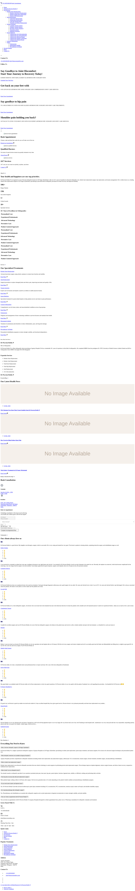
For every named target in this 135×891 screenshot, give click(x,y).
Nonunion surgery (14, 30)
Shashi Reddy (4, 706)
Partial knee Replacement (16, 20)
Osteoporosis (13, 44)
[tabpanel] (67, 773)
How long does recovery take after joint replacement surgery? (15, 776)
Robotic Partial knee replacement (18, 14)
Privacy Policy (7, 887)
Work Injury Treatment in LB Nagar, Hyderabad (14, 470)
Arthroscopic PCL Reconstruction (18, 35)
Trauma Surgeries (11, 24)
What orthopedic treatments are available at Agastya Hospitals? (15, 755)
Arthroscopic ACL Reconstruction (18, 34)
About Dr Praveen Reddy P (10, 8)
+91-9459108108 (6, 3)
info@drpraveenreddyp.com (16, 61)
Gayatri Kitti (4, 589)
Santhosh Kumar (5, 726)
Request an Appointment (7, 143)
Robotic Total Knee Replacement (18, 13)
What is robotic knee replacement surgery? (11, 762)
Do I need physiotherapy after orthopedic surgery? (12, 790)
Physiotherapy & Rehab (16, 46)
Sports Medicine (11, 32)
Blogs (5, 49)
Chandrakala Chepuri (6, 608)
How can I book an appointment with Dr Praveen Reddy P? (14, 796)
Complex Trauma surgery (16, 25)
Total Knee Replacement (16, 18)
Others (8, 42)
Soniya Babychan (5, 667)
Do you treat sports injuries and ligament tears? (12, 783)
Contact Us (6, 51)
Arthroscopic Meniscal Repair (17, 37)
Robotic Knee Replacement (13, 11)
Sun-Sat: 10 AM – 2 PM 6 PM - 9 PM (7, 493)
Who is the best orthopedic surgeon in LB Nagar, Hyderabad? (15, 747)
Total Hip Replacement (15, 21)
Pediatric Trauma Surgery (16, 27)
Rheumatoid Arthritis (15, 45)
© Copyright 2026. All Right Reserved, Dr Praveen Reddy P (16, 885)
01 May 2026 (7, 406)
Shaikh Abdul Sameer (6, 648)
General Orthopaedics (12, 41)
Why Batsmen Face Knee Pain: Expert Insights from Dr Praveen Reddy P (20, 410)
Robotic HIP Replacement (16, 15)
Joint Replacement (11, 17)
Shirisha (3, 627)
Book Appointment (16, 3)
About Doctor (4, 155)
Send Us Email (4, 815)
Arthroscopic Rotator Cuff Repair (18, 38)
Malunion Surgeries (15, 31)
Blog (5, 837)
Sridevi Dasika (4, 548)
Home (5, 7)
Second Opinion (8, 48)
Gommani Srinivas (5, 568)
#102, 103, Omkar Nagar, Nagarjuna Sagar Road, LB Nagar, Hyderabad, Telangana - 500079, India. (9, 505)
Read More (3, 277)
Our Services (7, 10)
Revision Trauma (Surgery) (16, 28)
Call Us (2, 808)
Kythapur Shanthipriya (6, 686)
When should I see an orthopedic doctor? (10, 770)
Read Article (4, 413)
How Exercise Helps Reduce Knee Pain (11, 440)
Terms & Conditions (9, 889)
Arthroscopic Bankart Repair (17, 39)
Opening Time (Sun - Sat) (7, 823)
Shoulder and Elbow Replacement (18, 23)
